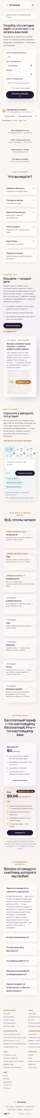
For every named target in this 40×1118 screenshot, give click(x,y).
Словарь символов (10, 1058)
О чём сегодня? (12, 478)
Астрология (9, 1010)
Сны (5, 1051)
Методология (29, 1106)
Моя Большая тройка (14, 482)
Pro (7, 498)
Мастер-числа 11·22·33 (11, 1040)
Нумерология (10, 1031)
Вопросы (6, 1088)
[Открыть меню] (33, 5)
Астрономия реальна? (20, 937)
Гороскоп (6, 1014)
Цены (12, 1106)
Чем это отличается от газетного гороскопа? (20, 890)
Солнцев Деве (9, 116)
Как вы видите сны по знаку (13, 1061)
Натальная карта (9, 1023)
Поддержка (19, 1106)
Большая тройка (9, 1026)
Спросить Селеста (25, 473)
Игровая (6, 1079)
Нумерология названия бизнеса (14, 1044)
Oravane (15, 5)
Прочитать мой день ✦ (20, 95)
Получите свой (23, 382)
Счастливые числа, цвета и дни (14, 1037)
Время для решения (14, 487)
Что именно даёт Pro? (20, 960)
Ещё (5, 1072)
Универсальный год (10, 1047)
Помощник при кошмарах (12, 1067)
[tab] (10, 449)
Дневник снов (8, 1064)
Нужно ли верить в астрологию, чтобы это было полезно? (20, 987)
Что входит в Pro (10, 331)
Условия (19, 1109)
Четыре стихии (8, 1020)
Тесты (5, 1075)
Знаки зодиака (8, 1017)
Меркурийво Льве (25, 116)
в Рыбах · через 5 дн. (14, 120)
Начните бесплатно (20, 780)
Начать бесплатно (13, 326)
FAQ (7, 1106)
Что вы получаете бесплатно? (20, 949)
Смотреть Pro (20, 833)
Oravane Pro (7, 1085)
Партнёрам (11, 1109)
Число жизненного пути (11, 1034)
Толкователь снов (9, 1055)
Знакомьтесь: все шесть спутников (17, 441)
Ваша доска (7, 1082)
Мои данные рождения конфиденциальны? (20, 973)
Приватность (28, 1109)
